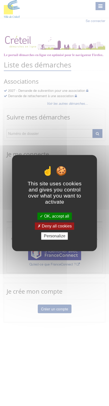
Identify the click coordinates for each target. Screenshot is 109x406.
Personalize (54, 236)
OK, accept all (56, 216)
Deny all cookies (56, 226)
